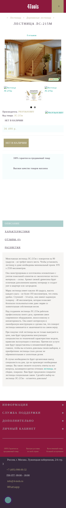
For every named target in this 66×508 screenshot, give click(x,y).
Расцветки (13, 247)
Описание (12, 223)
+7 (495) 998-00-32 (17, 469)
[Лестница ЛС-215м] (33, 61)
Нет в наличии (16, 143)
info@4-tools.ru (15, 481)
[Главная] (3, 18)
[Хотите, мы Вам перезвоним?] (8, 500)
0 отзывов (31, 35)
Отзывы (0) (13, 239)
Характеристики (17, 231)
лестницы (48, 369)
